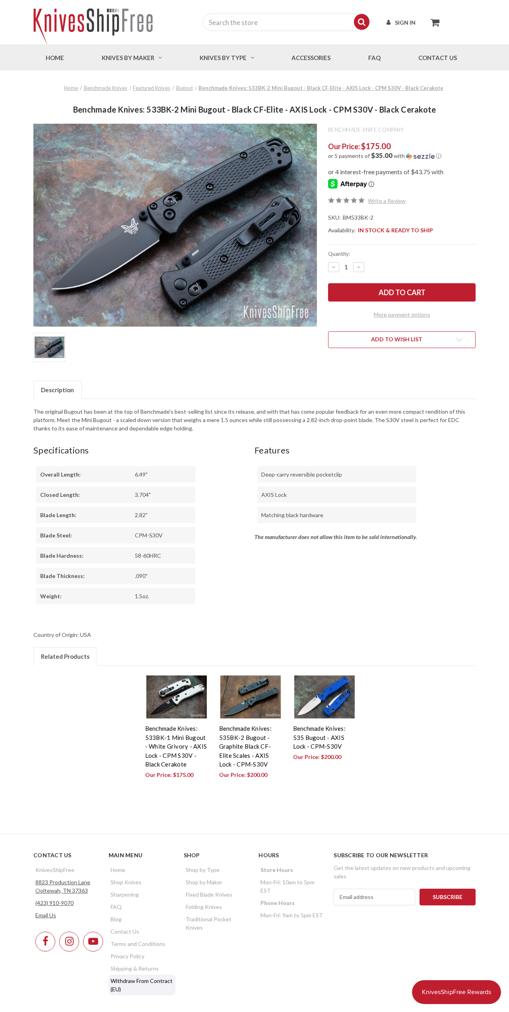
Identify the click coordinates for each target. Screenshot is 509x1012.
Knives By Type (223, 57)
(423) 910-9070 (54, 902)
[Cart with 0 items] (432, 22)
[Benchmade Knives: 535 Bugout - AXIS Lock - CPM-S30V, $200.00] (324, 697)
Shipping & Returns (135, 968)
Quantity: (339, 254)
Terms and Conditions (138, 943)
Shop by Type (203, 869)
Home (55, 57)
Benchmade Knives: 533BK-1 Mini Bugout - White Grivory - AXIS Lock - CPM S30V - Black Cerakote (176, 746)
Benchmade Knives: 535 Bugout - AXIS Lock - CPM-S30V (319, 737)
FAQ (374, 57)
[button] (402, 156)
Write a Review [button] (387, 200)
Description (57, 389)
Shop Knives (126, 882)
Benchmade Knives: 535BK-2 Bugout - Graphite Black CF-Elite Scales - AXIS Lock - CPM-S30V (245, 746)
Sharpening (125, 894)
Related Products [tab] (65, 656)
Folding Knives (204, 906)
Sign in (405, 22)
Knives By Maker (128, 57)
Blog (116, 919)
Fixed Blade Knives (209, 894)
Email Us (45, 915)
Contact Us (125, 931)
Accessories (310, 57)
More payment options (402, 314)
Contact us (437, 57)
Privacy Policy (127, 956)
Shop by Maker (204, 882)
